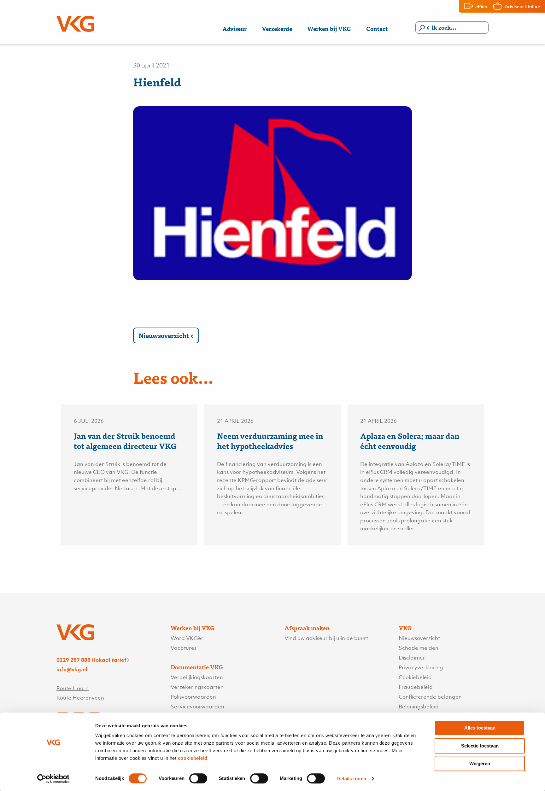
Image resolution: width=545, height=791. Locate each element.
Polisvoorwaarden (193, 696)
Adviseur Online (522, 6)
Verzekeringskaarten (197, 686)
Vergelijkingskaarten (197, 677)
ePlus (481, 6)
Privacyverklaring (421, 667)
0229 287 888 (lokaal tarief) (92, 659)
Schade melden (418, 647)
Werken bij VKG (329, 28)
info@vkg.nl (71, 669)
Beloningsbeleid (419, 706)
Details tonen (351, 778)
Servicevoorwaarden (197, 706)
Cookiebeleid (415, 677)
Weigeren (479, 763)
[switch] (198, 778)
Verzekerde (277, 28)
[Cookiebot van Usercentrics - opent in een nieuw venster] (53, 778)
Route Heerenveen (80, 697)
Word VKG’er (187, 638)
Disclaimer (412, 657)
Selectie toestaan (480, 745)
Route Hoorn (72, 688)
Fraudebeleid (416, 686)
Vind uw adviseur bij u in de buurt (326, 638)
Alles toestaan (479, 727)
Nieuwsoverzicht (163, 335)
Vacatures (183, 647)
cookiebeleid (193, 758)
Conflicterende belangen (430, 696)
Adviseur (234, 28)
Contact (377, 28)
